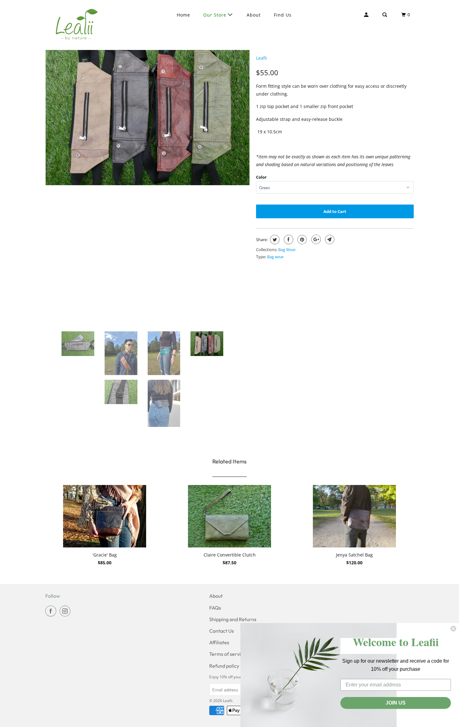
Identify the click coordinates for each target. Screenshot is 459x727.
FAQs (215, 608)
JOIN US (396, 702)
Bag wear (275, 257)
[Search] (385, 14)
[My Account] (367, 14)
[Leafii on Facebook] (51, 611)
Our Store (215, 15)
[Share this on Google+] (315, 239)
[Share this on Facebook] (287, 239)
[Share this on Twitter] (274, 239)
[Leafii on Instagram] (66, 611)
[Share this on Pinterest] (301, 239)
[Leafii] (77, 25)
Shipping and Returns (232, 619)
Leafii (261, 58)
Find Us (283, 15)
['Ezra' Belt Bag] (147, 108)
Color (261, 177)
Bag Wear (287, 249)
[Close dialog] (453, 629)
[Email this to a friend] (328, 239)
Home (183, 15)
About (254, 15)
